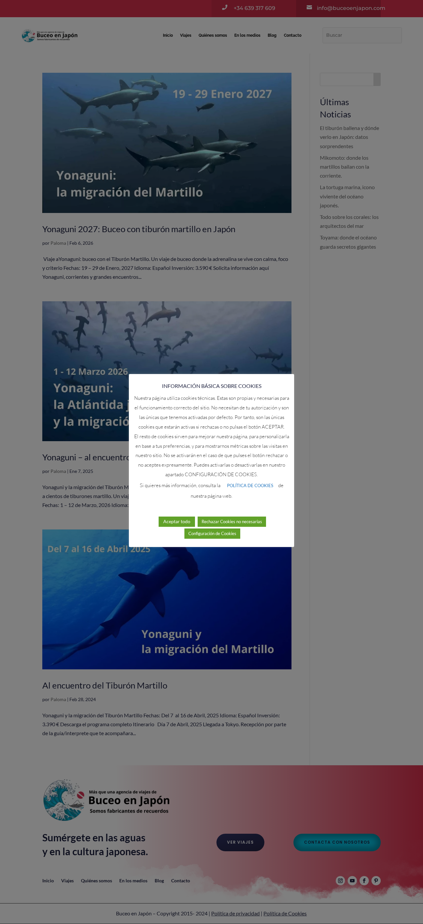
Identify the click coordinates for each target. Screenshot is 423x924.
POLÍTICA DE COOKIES (250, 485)
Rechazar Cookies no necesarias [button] (232, 521)
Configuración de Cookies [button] (212, 533)
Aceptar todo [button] (176, 521)
